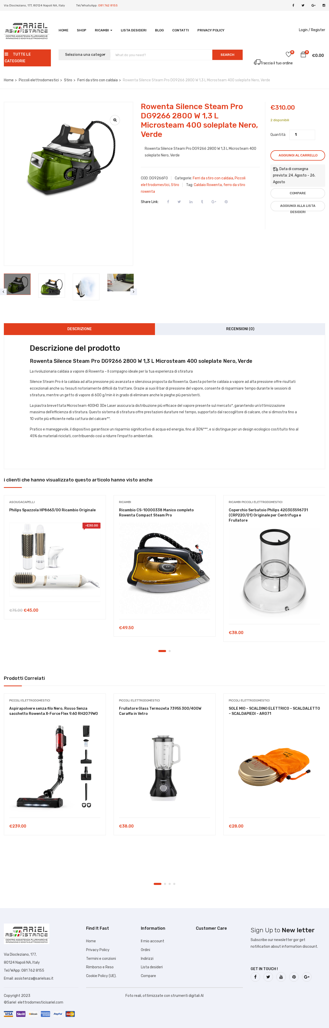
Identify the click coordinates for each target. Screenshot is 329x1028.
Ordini (145, 950)
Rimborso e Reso (100, 967)
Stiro (68, 80)
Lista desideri (134, 30)
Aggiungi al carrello (298, 155)
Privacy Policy (210, 30)
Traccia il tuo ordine (276, 63)
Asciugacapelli (22, 502)
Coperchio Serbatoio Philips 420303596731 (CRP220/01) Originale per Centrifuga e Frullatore (268, 515)
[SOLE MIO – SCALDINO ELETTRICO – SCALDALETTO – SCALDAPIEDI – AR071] (274, 766)
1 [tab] (162, 651)
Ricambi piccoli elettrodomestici (255, 502)
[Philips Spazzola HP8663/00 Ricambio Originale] (54, 559)
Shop (81, 30)
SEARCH (227, 55)
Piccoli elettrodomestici (39, 80)
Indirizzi (147, 958)
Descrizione (79, 329)
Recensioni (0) (240, 329)
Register (318, 30)
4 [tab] (174, 884)
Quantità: (278, 135)
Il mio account (152, 941)
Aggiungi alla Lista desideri (297, 207)
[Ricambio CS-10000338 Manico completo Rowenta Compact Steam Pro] (164, 568)
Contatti (180, 30)
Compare (298, 193)
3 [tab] (170, 884)
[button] (303, 55)
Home (63, 30)
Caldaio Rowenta (208, 185)
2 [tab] (170, 651)
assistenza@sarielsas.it (33, 978)
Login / (304, 30)
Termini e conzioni (101, 958)
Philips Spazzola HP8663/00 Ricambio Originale (52, 510)
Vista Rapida (55, 589)
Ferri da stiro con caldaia (97, 80)
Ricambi (102, 30)
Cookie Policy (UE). (101, 976)
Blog (159, 30)
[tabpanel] (55, 561)
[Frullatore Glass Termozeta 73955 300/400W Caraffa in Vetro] (164, 766)
